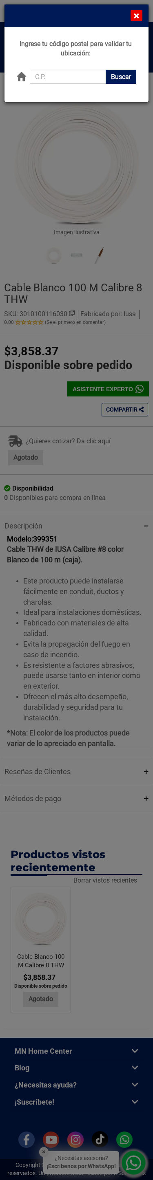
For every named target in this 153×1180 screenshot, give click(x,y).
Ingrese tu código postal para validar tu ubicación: (76, 48)
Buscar (121, 77)
